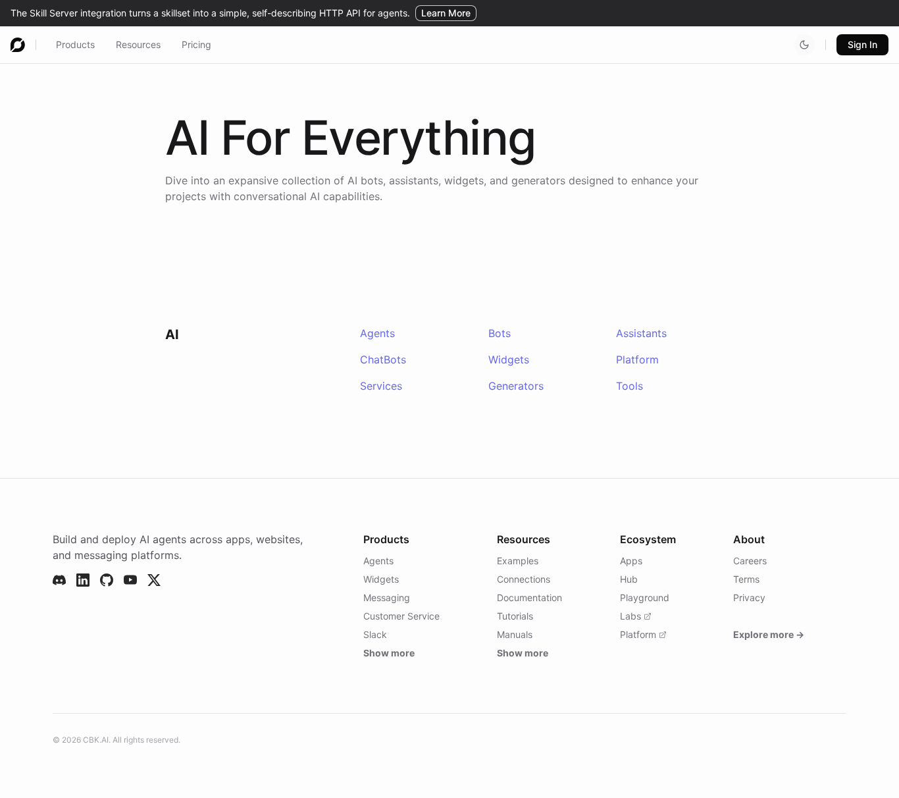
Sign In (862, 44)
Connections (523, 579)
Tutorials (515, 616)
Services (381, 385)
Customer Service (401, 616)
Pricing (196, 44)
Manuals (514, 634)
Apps (631, 560)
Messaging (386, 597)
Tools (629, 385)
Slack (375, 634)
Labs (630, 616)
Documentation (529, 597)
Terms (746, 579)
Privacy (749, 597)
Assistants (641, 333)
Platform (637, 359)
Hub (629, 579)
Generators (516, 385)
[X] (154, 580)
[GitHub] (106, 580)
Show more (389, 652)
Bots (499, 333)
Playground (644, 597)
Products (75, 44)
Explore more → (768, 634)
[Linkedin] (83, 580)
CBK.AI (96, 740)
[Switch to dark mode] (804, 44)
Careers (750, 560)
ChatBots (383, 359)
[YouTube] (130, 580)
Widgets (508, 359)
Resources (138, 44)
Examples (517, 560)
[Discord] (59, 580)
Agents (377, 333)
